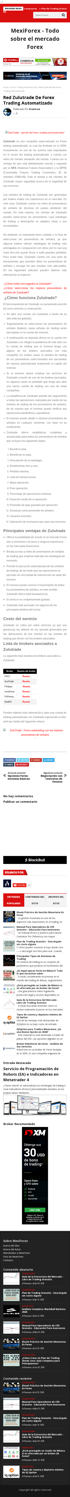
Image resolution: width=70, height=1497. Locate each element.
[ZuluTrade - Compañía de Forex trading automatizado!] (35, 734)
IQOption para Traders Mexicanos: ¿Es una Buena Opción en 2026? (39, 1030)
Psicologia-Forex (28, 1355)
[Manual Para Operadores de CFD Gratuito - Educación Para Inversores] (11, 1327)
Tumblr (9, 764)
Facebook (10, 760)
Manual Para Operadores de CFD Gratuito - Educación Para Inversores (38, 928)
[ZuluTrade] (34, 133)
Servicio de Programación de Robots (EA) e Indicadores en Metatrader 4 (31, 1074)
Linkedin (49, 760)
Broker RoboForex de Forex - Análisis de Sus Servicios (40, 1045)
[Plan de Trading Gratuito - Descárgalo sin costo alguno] (11, 1295)
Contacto (8, 1260)
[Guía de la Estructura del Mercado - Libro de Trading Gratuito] (11, 1279)
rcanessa (28, 1283)
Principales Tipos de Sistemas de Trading (36, 957)
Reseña (26, 676)
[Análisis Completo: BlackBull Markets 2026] (11, 1311)
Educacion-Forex (28, 1274)
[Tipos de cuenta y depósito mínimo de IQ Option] (11, 1472)
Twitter (24, 760)
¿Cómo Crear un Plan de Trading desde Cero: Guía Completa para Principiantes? (41, 1360)
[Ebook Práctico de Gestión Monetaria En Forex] (11, 1344)
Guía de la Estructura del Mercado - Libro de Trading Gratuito (37, 1001)
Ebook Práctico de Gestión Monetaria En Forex (40, 914)
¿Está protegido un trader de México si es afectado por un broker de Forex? (39, 987)
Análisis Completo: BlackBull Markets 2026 (44, 1310)
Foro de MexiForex (13, 1256)
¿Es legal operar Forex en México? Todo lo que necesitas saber (40, 972)
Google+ (37, 760)
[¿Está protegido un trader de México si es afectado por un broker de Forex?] (11, 1453)
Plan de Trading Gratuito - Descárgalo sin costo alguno (39, 943)
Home (6, 87)
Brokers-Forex (28, 1306)
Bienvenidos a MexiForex (16, 1252)
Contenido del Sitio (34, 900)
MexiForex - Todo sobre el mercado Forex (35, 38)
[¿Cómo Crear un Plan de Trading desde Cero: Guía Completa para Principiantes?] (11, 1360)
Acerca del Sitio (11, 1245)
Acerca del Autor (12, 1249)
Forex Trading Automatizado (24, 87)
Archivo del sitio (56, 900)
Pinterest (23, 764)
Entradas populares (14, 900)
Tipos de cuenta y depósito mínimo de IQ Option (39, 1016)
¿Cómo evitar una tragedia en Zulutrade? (28, 283)
